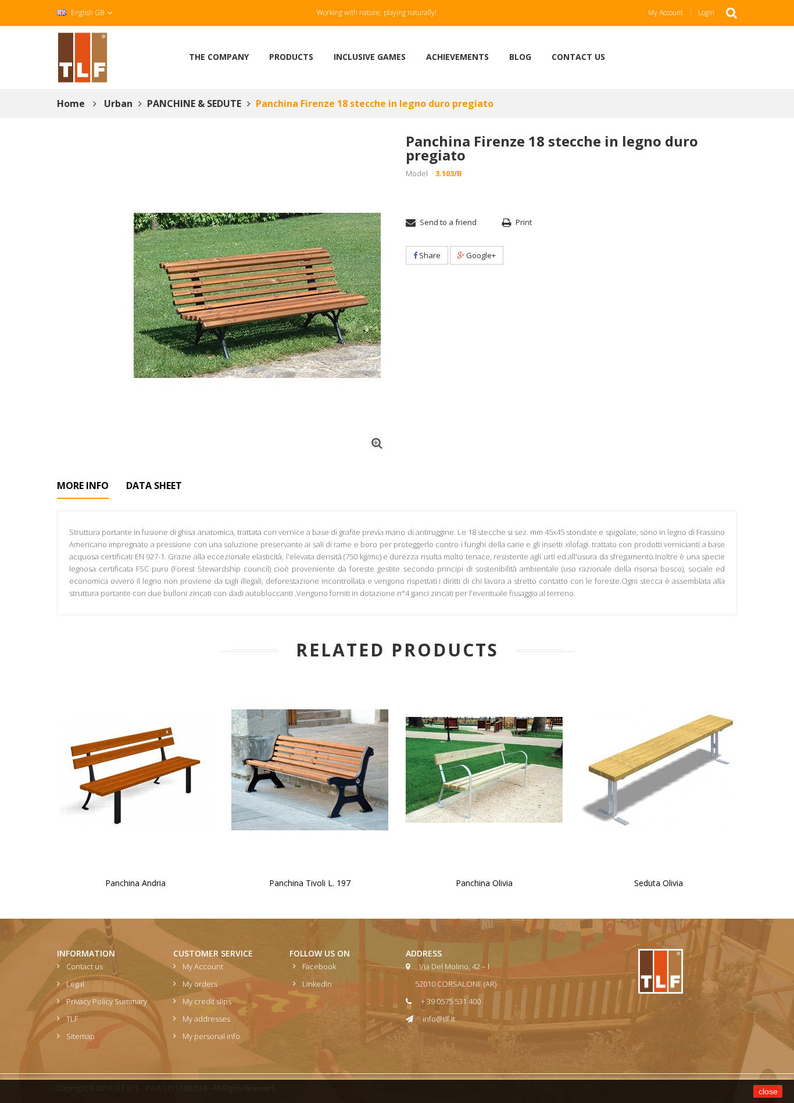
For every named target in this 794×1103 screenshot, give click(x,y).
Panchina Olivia (484, 882)
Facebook (319, 966)
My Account (665, 12)
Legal (75, 984)
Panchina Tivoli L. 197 (309, 882)
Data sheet (154, 485)
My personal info (211, 1036)
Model (417, 173)
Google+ (480, 255)
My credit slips (207, 1001)
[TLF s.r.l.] (82, 56)
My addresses (206, 1018)
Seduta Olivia (658, 882)
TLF (72, 1018)
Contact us (84, 966)
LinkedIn (317, 984)
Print (524, 222)
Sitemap (80, 1036)
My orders (200, 984)
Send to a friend (448, 222)
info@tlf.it (439, 1018)
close (768, 1091)
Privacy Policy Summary (106, 1001)
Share (429, 255)
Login (706, 12)
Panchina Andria (135, 882)
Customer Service (213, 953)
